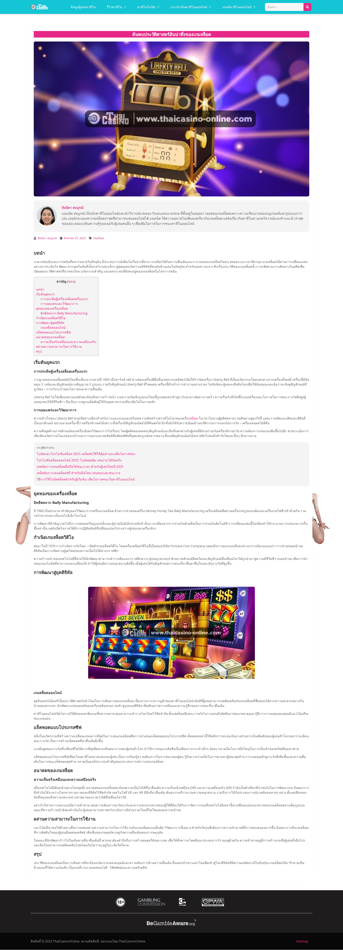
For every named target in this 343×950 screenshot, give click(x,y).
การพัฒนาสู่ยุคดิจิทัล (50, 323)
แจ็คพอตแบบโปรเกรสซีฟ (53, 332)
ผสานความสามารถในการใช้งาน (59, 346)
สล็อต (194, 418)
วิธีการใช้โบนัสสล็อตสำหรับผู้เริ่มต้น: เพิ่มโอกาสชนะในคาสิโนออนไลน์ (86, 479)
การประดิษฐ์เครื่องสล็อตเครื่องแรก (64, 299)
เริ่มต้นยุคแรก (45, 294)
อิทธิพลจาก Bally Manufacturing (64, 313)
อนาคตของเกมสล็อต (50, 337)
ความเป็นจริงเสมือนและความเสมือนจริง (68, 342)
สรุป (39, 351)
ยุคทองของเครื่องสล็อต (52, 308)
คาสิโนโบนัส (146, 7)
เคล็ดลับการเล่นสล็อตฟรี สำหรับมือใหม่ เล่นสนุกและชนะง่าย (78, 473)
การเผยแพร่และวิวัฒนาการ (59, 304)
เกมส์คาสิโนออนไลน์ (237, 7)
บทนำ (40, 289)
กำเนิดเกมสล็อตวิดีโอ (51, 318)
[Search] (307, 7)
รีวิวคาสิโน (114, 7)
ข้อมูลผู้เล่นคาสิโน (83, 7)
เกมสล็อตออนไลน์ (53, 327)
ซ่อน (71, 281)
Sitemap (302, 941)
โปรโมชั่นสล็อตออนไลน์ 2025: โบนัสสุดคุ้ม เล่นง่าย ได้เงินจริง (79, 460)
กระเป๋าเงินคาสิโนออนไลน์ (188, 7)
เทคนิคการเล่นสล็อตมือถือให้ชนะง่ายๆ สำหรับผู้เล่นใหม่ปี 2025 (80, 466)
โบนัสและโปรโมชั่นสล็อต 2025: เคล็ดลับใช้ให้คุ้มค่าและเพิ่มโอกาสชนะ (86, 454)
